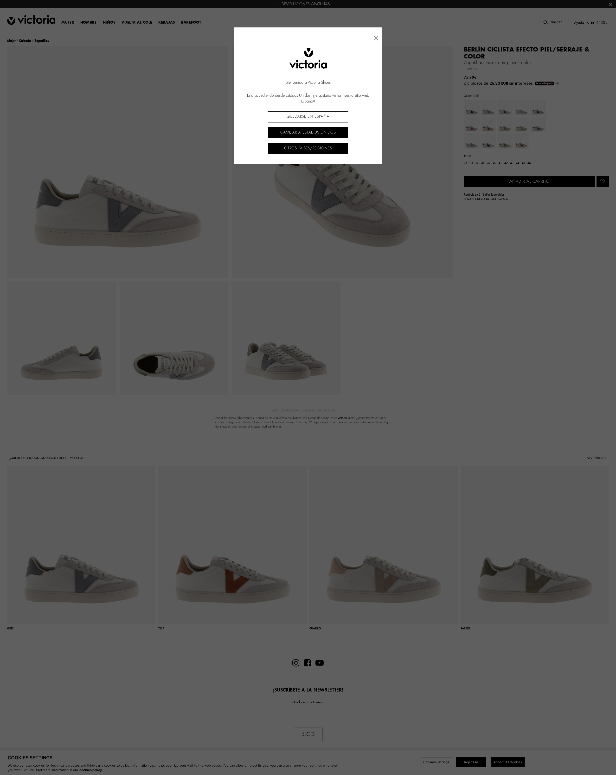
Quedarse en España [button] (308, 116)
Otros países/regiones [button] (308, 148)
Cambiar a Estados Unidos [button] (308, 132)
